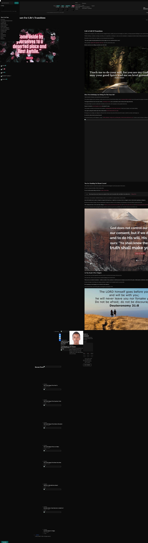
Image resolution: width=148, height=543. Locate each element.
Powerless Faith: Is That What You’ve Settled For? (54, 508)
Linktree (37, 534)
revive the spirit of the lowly (129, 204)
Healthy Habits (3, 26)
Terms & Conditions (86, 6)
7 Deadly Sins (3, 22)
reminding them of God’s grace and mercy (113, 108)
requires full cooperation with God (97, 42)
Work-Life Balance (4, 24)
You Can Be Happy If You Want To (51, 385)
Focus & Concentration (5, 29)
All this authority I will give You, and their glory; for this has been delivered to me (118, 117)
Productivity (68, 5)
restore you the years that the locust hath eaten (113, 204)
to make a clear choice (104, 190)
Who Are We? (77, 4)
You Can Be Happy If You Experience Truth (52, 401)
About (76, 2)
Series (73, 5)
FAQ (83, 5)
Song (2, 33)
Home (55, 5)
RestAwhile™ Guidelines (87, 8)
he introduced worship (126, 99)
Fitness (2, 37)
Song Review (3, 34)
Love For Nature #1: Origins (49, 530)
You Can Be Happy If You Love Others (51, 446)
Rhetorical (3, 38)
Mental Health (3, 23)
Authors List (77, 7)
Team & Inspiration (78, 6)
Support (93, 5)
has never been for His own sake (112, 110)
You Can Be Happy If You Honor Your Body (52, 462)
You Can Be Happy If (5, 27)
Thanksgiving (3, 31)
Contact (76, 9)
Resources (84, 3)
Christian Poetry (4, 30)
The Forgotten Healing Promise (6, 20)
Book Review (3, 36)
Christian (57, 5)
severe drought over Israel (97, 106)
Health (62, 5)
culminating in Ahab (106, 101)
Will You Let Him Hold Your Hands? (51, 485)
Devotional (3, 19)
